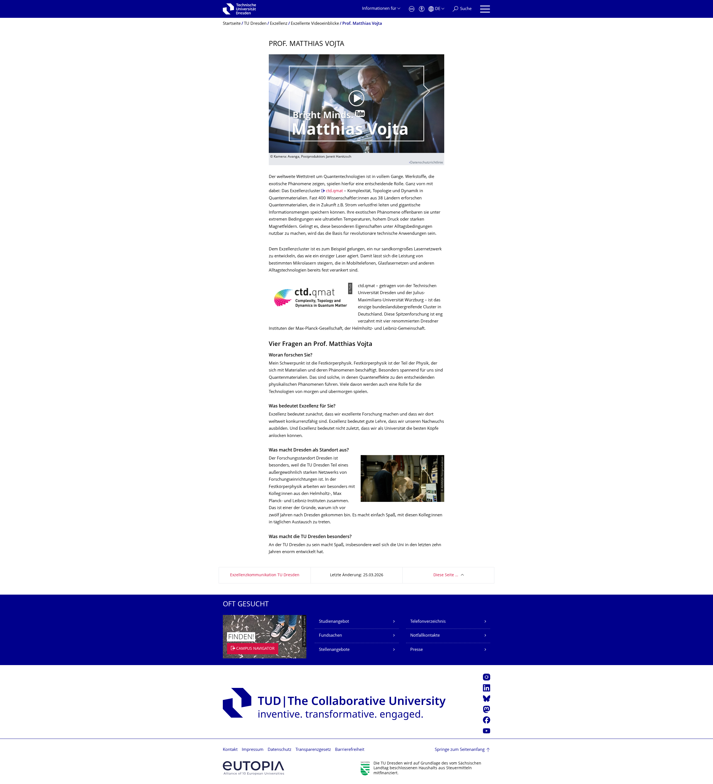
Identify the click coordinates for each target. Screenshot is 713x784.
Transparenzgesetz (313, 750)
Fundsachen (330, 636)
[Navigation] (485, 9)
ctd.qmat (334, 191)
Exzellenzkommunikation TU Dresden (264, 575)
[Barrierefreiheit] (422, 9)
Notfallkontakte (425, 636)
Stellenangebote (334, 650)
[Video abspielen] (356, 103)
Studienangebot (334, 622)
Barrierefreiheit (349, 750)
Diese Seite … (445, 575)
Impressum (252, 750)
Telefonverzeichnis (428, 622)
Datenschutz (279, 750)
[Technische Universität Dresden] (239, 9)
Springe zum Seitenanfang (460, 750)
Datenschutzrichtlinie (426, 162)
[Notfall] (412, 9)
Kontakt (230, 750)
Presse (416, 650)
